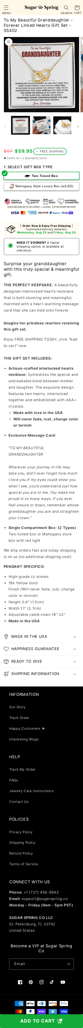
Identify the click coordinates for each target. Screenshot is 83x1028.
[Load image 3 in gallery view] (62, 125)
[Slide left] (5, 126)
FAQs (13, 780)
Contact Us (19, 802)
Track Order (19, 718)
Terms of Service (23, 864)
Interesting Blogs (24, 739)
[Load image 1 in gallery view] (20, 125)
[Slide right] (78, 126)
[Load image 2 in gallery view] (41, 125)
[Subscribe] (68, 964)
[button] (6, 8)
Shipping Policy (22, 843)
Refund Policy (21, 853)
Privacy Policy (21, 832)
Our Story (17, 707)
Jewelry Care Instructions (31, 791)
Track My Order (22, 769)
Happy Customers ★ (27, 728)
